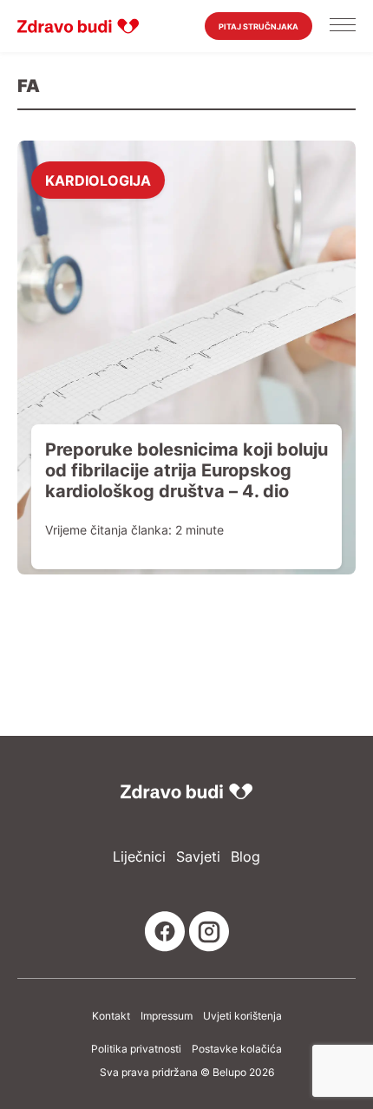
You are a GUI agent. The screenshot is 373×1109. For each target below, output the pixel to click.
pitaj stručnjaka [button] (258, 26)
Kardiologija (98, 179)
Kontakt (111, 1016)
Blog (245, 857)
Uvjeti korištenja (242, 1016)
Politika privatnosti (136, 1049)
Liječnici (139, 857)
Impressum (167, 1016)
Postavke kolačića (237, 1049)
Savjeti (198, 857)
